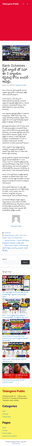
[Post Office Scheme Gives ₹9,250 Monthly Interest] (16, 371)
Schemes (8, 233)
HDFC (17, 235)
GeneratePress (16, 443)
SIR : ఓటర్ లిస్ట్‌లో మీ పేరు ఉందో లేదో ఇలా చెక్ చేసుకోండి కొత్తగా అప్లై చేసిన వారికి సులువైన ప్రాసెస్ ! (15, 294)
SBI (21, 238)
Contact (5, 430)
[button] (23, 4)
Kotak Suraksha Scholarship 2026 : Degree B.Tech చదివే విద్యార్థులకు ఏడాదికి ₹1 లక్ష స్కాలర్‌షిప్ (15, 338)
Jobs (4, 411)
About (4, 427)
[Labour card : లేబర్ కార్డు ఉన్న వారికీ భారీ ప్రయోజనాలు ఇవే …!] (16, 350)
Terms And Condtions (9, 436)
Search (4, 259)
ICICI (21, 235)
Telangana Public (10, 4)
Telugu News (6, 417)
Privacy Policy (6, 433)
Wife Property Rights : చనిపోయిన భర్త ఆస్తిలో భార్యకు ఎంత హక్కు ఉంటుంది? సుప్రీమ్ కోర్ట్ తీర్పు (15, 248)
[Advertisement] (16, 25)
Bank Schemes (9, 235)
